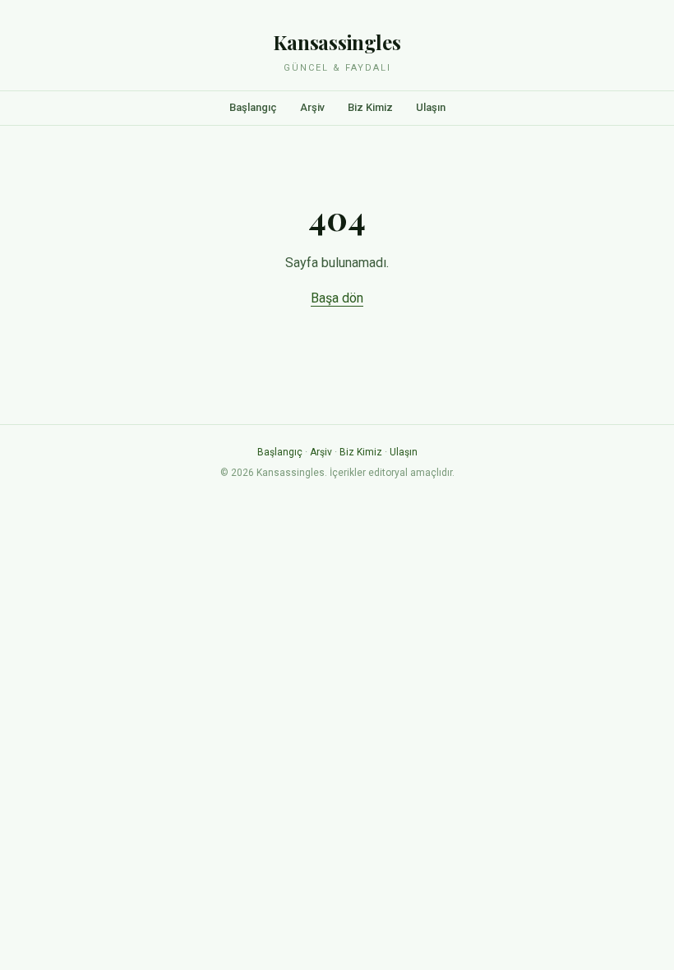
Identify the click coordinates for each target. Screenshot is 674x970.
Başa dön (337, 298)
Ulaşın (430, 107)
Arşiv (312, 107)
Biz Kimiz (370, 107)
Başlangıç (253, 107)
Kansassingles (336, 42)
